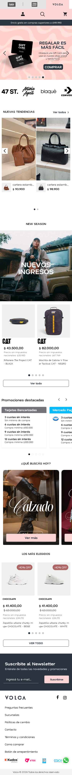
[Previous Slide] (4, 53)
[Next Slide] (67, 53)
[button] (29, 77)
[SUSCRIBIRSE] (56, 679)
